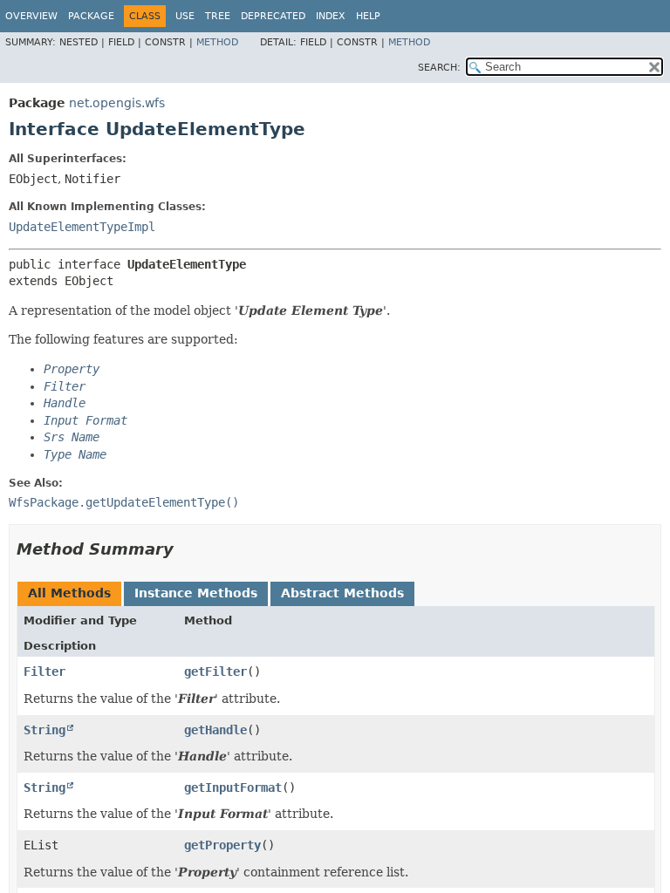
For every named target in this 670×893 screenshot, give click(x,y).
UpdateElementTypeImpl (82, 227)
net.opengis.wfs (117, 103)
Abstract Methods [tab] (342, 593)
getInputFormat (233, 787)
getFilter (215, 671)
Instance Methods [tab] (195, 593)
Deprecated (273, 16)
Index (330, 16)
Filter (44, 671)
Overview (31, 16)
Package (91, 16)
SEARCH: (439, 67)
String (44, 730)
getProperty (222, 845)
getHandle (215, 730)
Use (185, 16)
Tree (217, 16)
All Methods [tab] (69, 593)
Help (368, 16)
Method (217, 42)
